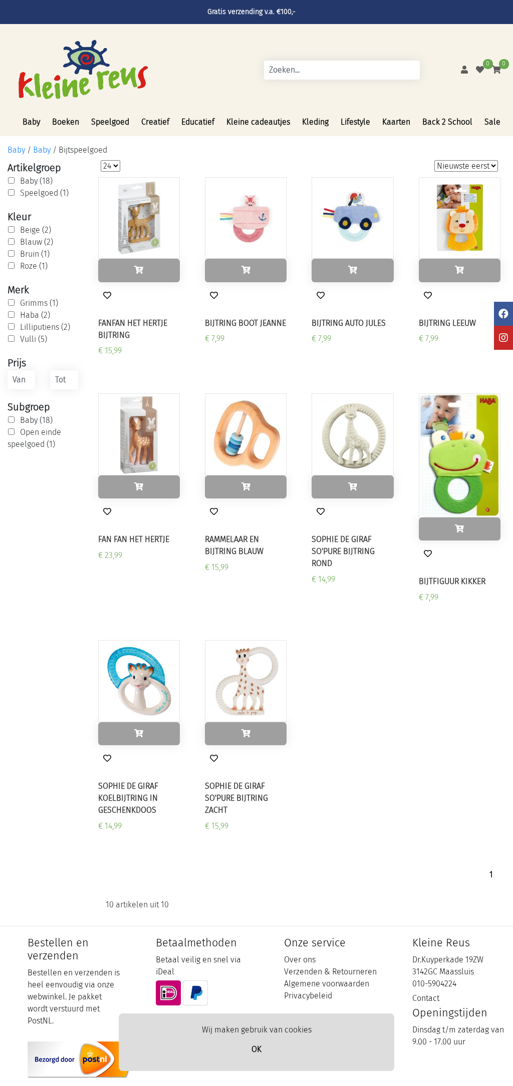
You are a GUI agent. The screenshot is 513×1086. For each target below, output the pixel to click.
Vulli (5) (33, 339)
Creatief (155, 122)
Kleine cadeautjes (258, 122)
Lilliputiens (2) (45, 327)
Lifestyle (355, 122)
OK (256, 1049)
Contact (425, 998)
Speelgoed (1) (44, 193)
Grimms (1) (39, 303)
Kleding (315, 122)
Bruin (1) (35, 254)
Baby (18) (36, 181)
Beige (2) (35, 230)
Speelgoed (110, 122)
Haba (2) (35, 315)
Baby (31, 122)
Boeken (65, 122)
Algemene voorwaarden (326, 983)
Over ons (300, 959)
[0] (480, 70)
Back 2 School (447, 122)
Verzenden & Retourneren (330, 971)
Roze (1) (34, 266)
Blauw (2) (36, 242)
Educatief (197, 122)
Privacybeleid (308, 995)
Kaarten (396, 122)
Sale (492, 122)
